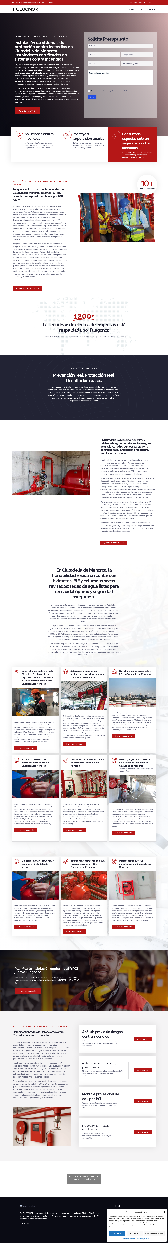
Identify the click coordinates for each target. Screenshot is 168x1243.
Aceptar (117, 1233)
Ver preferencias (154, 1233)
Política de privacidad (143, 1239)
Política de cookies (128, 1239)
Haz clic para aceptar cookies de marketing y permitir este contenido (84, 1179)
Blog (141, 9)
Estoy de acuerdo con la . (109, 91)
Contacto (151, 9)
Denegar (134, 1233)
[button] (163, 1212)
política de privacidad (118, 91)
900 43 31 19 (25, 1224)
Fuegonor (130, 9)
